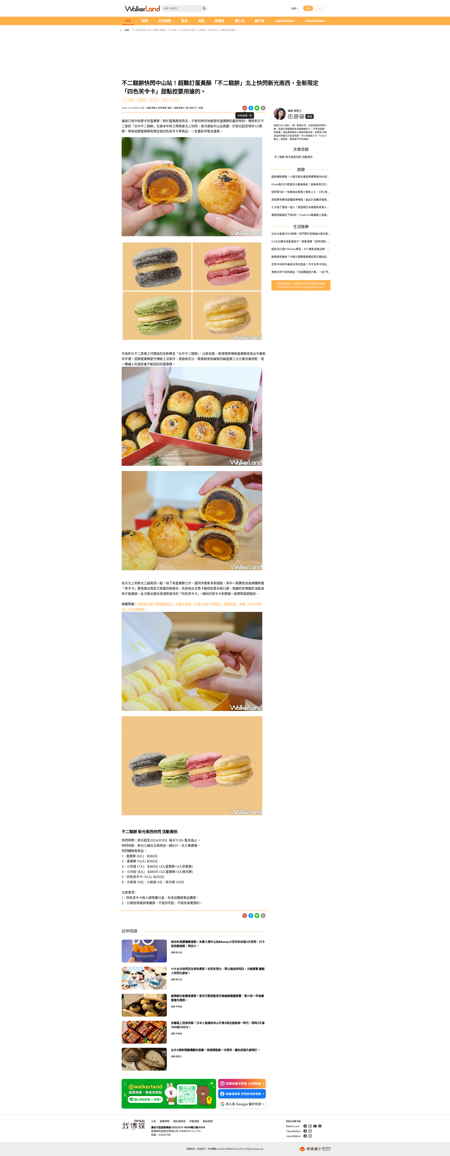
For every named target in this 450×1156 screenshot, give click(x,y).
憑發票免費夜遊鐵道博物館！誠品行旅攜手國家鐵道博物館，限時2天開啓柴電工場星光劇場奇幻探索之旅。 (300, 199)
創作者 (259, 21)
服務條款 (165, 1121)
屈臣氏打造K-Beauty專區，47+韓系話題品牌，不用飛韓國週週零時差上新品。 (300, 249)
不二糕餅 (128, 99)
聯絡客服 (208, 1121)
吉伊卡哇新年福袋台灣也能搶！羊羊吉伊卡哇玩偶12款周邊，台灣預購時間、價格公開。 (300, 264)
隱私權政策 (179, 1121)
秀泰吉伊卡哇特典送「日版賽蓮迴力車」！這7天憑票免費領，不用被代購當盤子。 (300, 272)
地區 (201, 21)
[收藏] (244, 108)
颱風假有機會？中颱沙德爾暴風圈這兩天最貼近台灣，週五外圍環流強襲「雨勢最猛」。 (300, 256)
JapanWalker (285, 21)
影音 (184, 21)
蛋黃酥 (142, 99)
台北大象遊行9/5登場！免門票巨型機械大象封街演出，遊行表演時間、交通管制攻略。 (300, 233)
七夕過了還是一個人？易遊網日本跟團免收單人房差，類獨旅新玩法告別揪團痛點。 (300, 207)
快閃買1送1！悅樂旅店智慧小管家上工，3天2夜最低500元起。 (300, 192)
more (175, 99)
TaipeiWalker (315, 21)
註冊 (308, 8)
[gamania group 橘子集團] (314, 1148)
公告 (153, 1121)
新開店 (219, 21)
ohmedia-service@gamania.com (306, 287)
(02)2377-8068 (181, 1127)
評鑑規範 (194, 1121)
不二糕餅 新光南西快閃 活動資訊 (293, 157)
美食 (128, 21)
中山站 (154, 99)
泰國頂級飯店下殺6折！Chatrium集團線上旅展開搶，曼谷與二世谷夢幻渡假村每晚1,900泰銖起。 (300, 215)
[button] (294, 8)
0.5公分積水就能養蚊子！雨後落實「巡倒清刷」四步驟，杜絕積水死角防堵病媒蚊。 (300, 241)
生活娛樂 (164, 21)
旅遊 (145, 21)
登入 (320, 8)
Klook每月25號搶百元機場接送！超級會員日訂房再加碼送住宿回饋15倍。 (300, 184)
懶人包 (240, 21)
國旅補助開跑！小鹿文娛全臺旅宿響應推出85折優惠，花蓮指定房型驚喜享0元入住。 (300, 176)
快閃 (164, 99)
